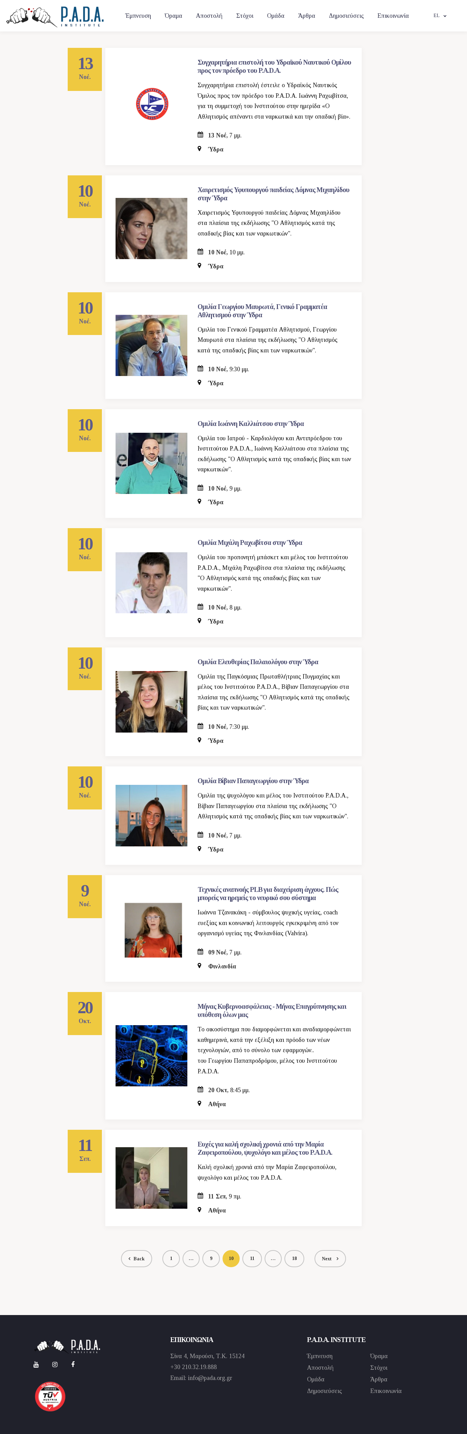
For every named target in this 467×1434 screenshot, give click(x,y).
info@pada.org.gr (210, 1378)
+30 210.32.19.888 (193, 1367)
